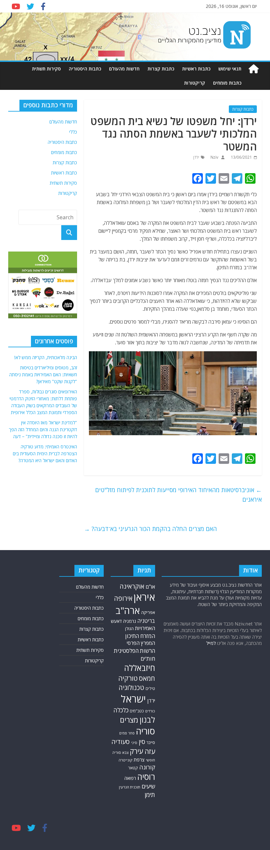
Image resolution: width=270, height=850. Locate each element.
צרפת (139, 759)
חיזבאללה (139, 667)
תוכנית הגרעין (129, 786)
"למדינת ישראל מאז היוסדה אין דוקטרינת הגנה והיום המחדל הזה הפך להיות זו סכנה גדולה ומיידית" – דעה (43, 429)
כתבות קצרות (161, 69)
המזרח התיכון (140, 636)
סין (142, 741)
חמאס (147, 678)
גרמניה (129, 621)
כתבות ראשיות (196, 69)
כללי (73, 132)
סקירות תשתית (46, 69)
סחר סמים (127, 733)
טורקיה (128, 678)
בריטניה (146, 620)
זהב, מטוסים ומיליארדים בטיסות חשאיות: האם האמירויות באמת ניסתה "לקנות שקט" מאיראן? (43, 374)
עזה (150, 751)
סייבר (151, 742)
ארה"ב (128, 610)
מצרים (129, 720)
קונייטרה (125, 759)
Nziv (213, 157)
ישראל (133, 698)
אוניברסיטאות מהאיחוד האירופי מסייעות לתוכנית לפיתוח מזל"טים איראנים (178, 494)
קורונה (147, 767)
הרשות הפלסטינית (134, 650)
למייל (211, 643)
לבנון (147, 719)
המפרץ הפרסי (141, 643)
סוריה (145, 731)
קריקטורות (194, 83)
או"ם (150, 586)
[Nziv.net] (253, 69)
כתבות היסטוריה (85, 69)
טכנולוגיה (131, 687)
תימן (150, 794)
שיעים (148, 786)
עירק (136, 751)
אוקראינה (132, 586)
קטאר (133, 768)
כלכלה (120, 710)
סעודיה (120, 741)
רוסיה (146, 776)
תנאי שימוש (229, 69)
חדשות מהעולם (124, 69)
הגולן (129, 628)
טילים (150, 688)
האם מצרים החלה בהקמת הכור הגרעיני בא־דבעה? (150, 529)
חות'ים (148, 658)
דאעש (116, 621)
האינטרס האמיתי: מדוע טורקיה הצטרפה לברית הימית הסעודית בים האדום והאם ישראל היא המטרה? (45, 453)
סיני (134, 742)
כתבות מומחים (227, 83)
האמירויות (145, 628)
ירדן (196, 157)
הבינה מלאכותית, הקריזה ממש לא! (45, 357)
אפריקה (148, 612)
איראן (144, 597)
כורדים (150, 710)
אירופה (123, 598)
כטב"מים (137, 711)
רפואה (130, 778)
